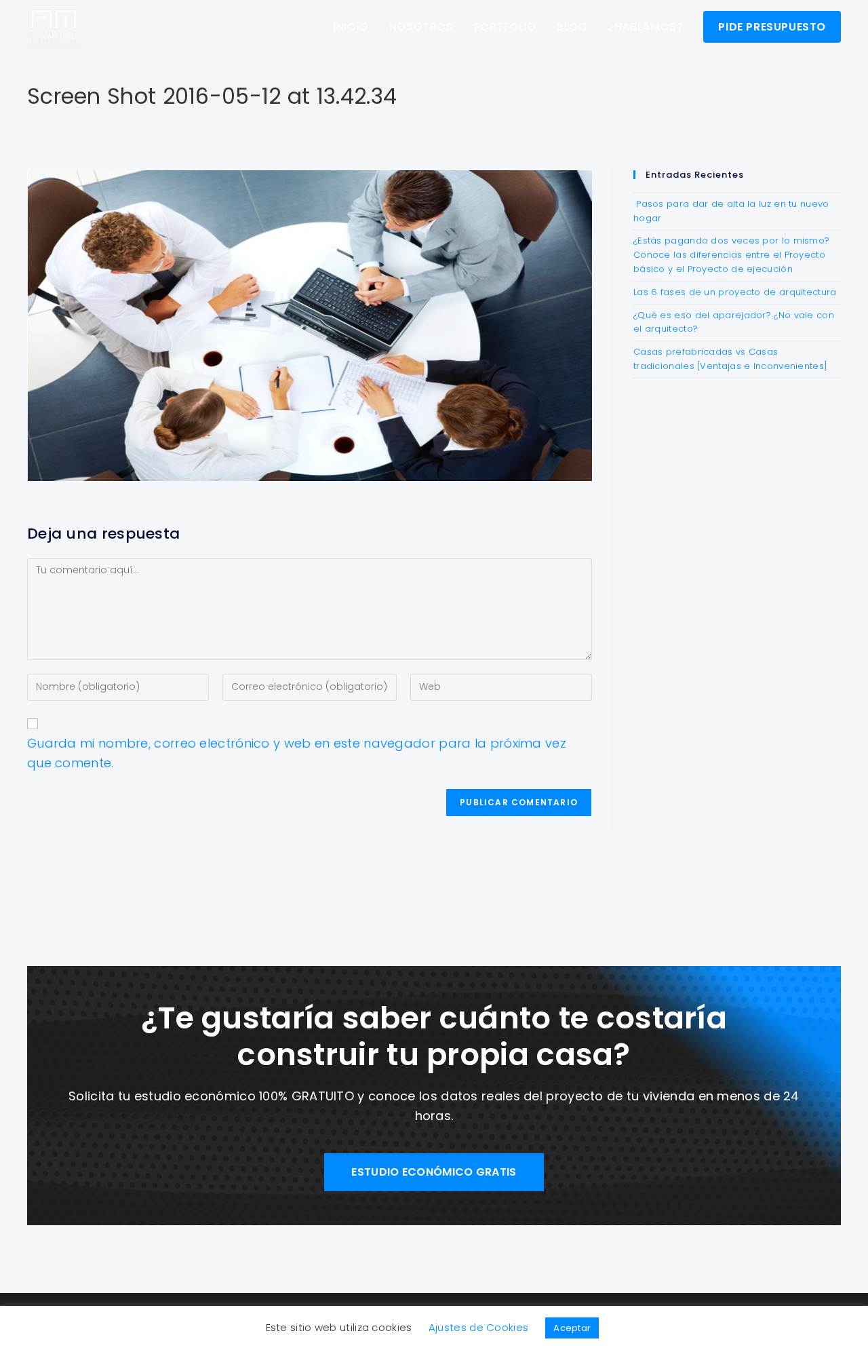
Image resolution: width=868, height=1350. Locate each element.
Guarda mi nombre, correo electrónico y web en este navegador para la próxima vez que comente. (296, 753)
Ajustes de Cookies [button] (478, 1327)
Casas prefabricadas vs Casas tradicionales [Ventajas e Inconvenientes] (730, 358)
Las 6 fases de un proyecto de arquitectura (735, 292)
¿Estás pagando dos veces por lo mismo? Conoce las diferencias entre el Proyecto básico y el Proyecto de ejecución (731, 254)
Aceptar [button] (572, 1328)
